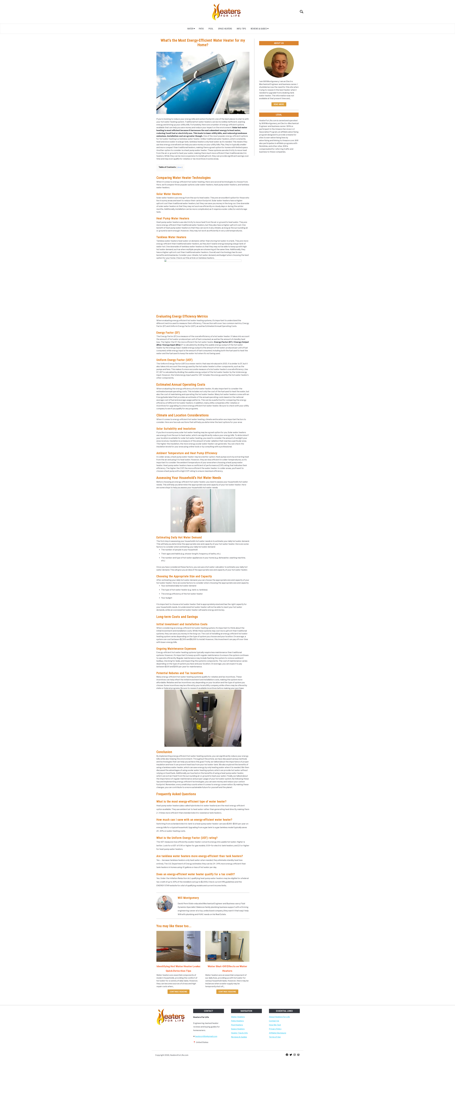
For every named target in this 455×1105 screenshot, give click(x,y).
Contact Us (274, 1021)
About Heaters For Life (279, 1017)
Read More (279, 104)
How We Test (275, 1025)
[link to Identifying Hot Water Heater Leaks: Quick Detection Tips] (178, 946)
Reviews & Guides (259, 28)
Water (190, 28)
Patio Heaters (237, 1021)
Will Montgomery (188, 897)
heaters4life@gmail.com (206, 1036)
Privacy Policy (275, 1029)
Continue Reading (178, 992)
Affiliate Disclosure (277, 1033)
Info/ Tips (241, 28)
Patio (201, 28)
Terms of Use (275, 1037)
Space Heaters (225, 28)
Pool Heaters (237, 1025)
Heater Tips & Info (239, 1033)
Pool (211, 28)
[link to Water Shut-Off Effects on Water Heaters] (227, 946)
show (179, 167)
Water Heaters (238, 1017)
